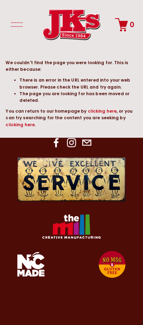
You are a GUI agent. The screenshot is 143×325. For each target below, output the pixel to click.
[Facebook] (56, 143)
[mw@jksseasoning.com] (87, 143)
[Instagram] (71, 143)
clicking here (102, 111)
